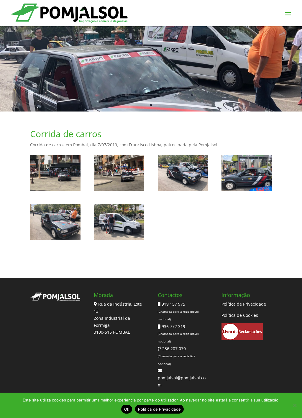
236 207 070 (173, 348)
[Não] (295, 405)
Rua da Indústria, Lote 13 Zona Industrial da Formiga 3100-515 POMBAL (118, 318)
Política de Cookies (239, 315)
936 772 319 (172, 326)
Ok (126, 409)
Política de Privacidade (243, 304)
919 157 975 (172, 304)
